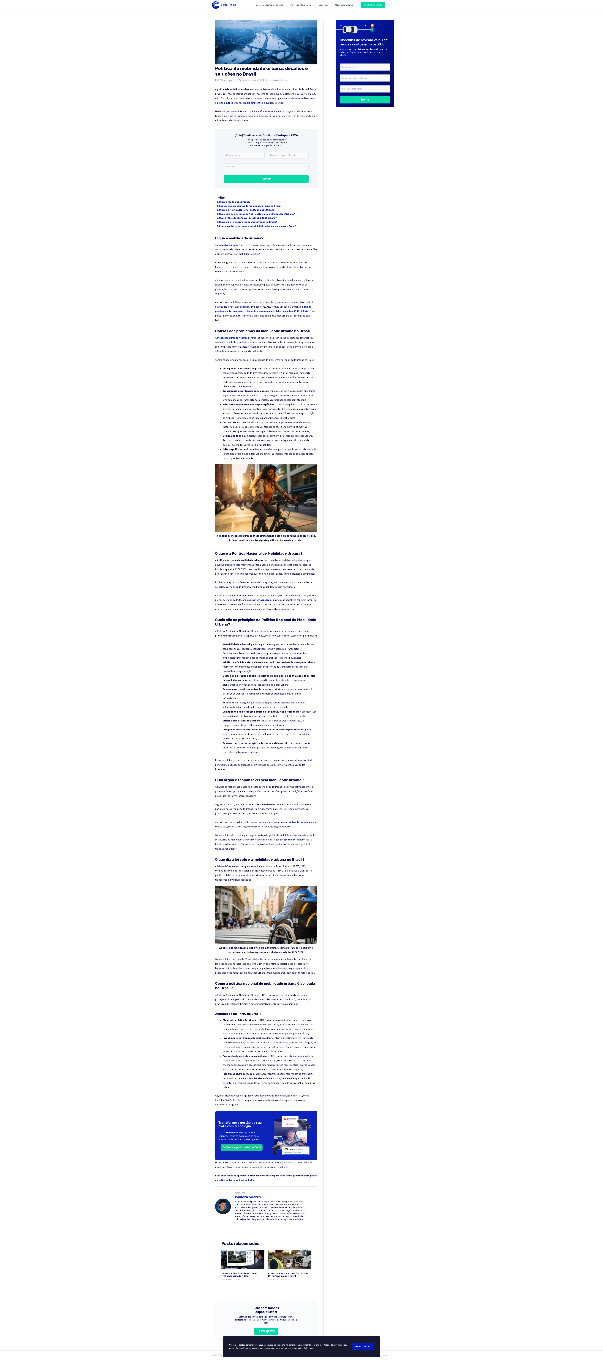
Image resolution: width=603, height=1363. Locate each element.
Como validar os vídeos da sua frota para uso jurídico (239, 1275)
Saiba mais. (309, 1348)
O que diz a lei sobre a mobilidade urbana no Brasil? (248, 222)
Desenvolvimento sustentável (239, 653)
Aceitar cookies (363, 1346)
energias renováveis (299, 743)
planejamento (225, 103)
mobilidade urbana (227, 245)
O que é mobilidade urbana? (234, 202)
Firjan (246, 307)
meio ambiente (253, 103)
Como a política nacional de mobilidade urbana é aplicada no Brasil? (257, 226)
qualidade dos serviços (264, 666)
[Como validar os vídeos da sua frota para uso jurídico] (242, 1259)
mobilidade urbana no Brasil (233, 338)
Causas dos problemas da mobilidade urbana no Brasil (250, 206)
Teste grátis (266, 1331)
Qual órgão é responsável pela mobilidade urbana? (248, 218)
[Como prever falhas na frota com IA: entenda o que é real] (289, 1259)
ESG (217, 80)
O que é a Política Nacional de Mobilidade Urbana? (247, 210)
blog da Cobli (246, 1180)
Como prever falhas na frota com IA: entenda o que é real (288, 1275)
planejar (290, 839)
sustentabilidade (261, 600)
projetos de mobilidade (299, 822)
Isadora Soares (248, 1197)
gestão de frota (226, 1180)
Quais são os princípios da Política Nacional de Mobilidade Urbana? (257, 214)
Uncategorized (229, 80)
